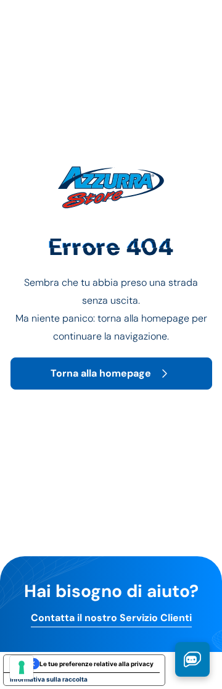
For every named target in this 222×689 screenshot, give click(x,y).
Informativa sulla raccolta (49, 679)
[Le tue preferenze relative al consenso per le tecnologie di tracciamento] (21, 667)
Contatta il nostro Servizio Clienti (111, 618)
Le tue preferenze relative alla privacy (96, 663)
